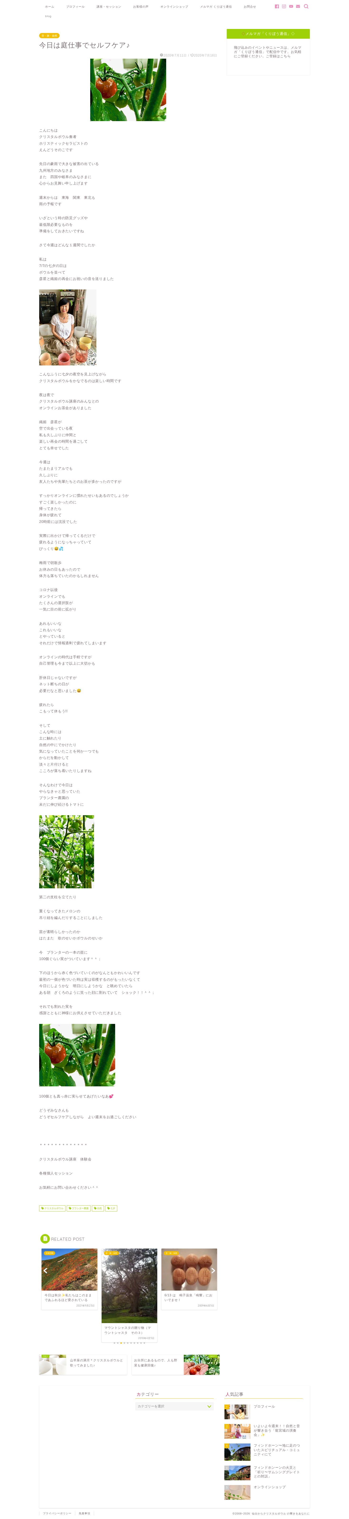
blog (48, 16)
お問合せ (250, 6)
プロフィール (75, 6)
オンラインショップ (174, 6)
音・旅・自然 (49, 35)
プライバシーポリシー (57, 1513)
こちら (285, 56)
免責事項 (84, 1513)
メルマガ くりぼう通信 (216, 6)
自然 (99, 1208)
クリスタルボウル (53, 1208)
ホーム (49, 6)
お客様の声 (141, 6)
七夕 (112, 1208)
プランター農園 (80, 1208)
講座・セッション (109, 6)
